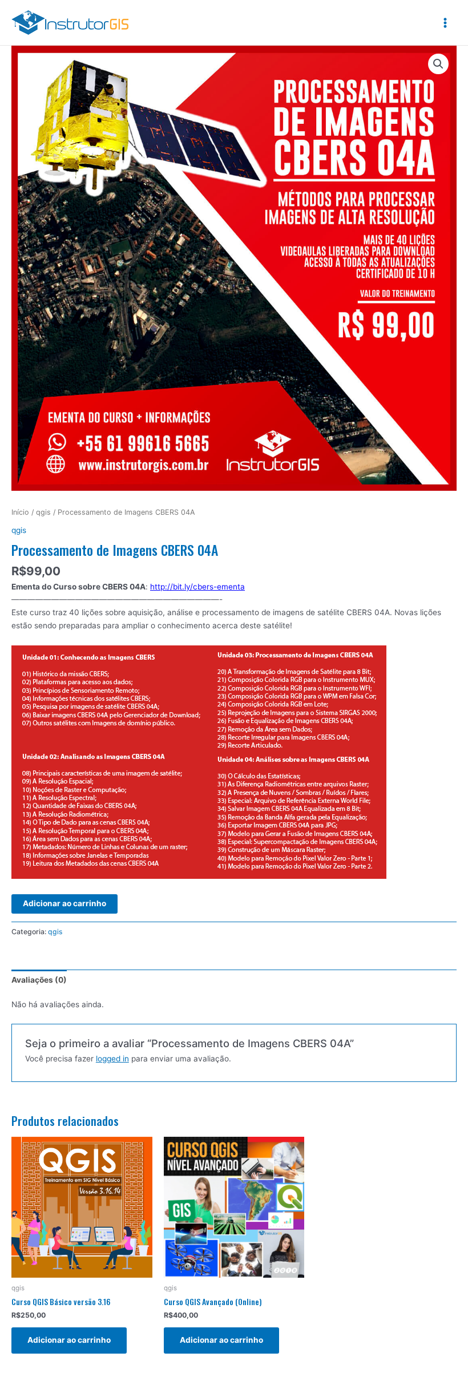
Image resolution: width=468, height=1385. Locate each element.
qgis (43, 512)
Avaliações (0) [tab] (39, 979)
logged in (112, 1058)
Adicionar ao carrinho (64, 903)
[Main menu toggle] (445, 22)
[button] (438, 64)
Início (20, 512)
